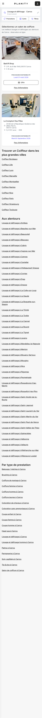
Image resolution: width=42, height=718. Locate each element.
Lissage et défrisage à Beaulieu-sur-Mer (19, 228)
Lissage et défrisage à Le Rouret (15, 327)
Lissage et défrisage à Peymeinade (16, 377)
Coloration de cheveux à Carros (15, 503)
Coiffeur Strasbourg (10, 204)
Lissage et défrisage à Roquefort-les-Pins (19, 391)
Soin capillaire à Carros (11, 559)
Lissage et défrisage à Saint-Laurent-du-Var (20, 411)
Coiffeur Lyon (7, 170)
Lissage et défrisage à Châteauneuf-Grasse (20, 268)
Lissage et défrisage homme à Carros (18, 542)
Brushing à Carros (9, 475)
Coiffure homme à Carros (12, 492)
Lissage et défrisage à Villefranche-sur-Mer (20, 450)
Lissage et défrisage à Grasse (14, 285)
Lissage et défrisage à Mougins (15, 360)
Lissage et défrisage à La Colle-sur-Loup (19, 290)
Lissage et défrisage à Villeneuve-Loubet (19, 456)
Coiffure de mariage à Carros (14, 480)
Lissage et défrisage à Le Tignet (15, 332)
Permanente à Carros (11, 553)
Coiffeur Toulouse (9, 210)
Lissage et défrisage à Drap (13, 279)
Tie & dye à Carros (9, 565)
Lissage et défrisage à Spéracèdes (16, 433)
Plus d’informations (21, 88)
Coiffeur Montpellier (10, 181)
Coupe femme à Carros (12, 520)
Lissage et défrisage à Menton (15, 349)
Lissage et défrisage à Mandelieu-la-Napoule (21, 344)
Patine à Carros (8, 548)
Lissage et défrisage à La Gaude (15, 296)
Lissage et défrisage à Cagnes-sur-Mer (18, 251)
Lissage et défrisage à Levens (14, 338)
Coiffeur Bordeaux (9, 159)
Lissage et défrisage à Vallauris (15, 445)
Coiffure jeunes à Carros (12, 497)
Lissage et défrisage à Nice (13, 366)
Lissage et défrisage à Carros (14, 537)
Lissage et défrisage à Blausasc (15, 240)
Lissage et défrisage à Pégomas (15, 372)
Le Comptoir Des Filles (13, 121)
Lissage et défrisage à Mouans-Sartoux (19, 355)
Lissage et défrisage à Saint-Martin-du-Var (20, 416)
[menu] (3, 3)
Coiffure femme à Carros (12, 486)
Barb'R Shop (9, 63)
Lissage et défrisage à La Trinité (15, 310)
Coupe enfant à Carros (11, 514)
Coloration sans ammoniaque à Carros (18, 508)
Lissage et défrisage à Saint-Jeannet (17, 405)
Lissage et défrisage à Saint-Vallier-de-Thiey (20, 428)
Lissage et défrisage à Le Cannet (16, 321)
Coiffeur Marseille (9, 176)
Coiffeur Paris (8, 198)
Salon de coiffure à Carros (13, 570)
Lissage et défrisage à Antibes (15, 223)
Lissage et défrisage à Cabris (14, 245)
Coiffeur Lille (7, 165)
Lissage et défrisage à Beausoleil (16, 234)
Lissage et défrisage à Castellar (15, 262)
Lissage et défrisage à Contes (14, 273)
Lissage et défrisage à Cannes (15, 257)
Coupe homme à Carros (12, 525)
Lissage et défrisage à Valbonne (15, 439)
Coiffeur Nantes (8, 187)
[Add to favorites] (37, 39)
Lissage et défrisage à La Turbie (15, 315)
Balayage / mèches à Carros (14, 469)
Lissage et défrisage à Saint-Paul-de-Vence (20, 422)
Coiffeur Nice (7, 193)
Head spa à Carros (10, 531)
